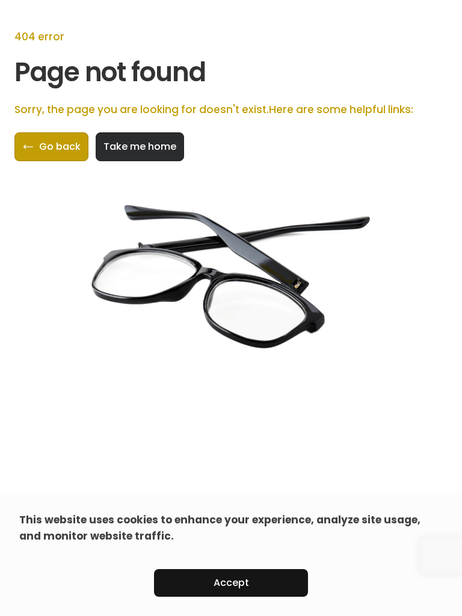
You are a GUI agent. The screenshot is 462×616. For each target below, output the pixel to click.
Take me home (139, 146)
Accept (231, 583)
